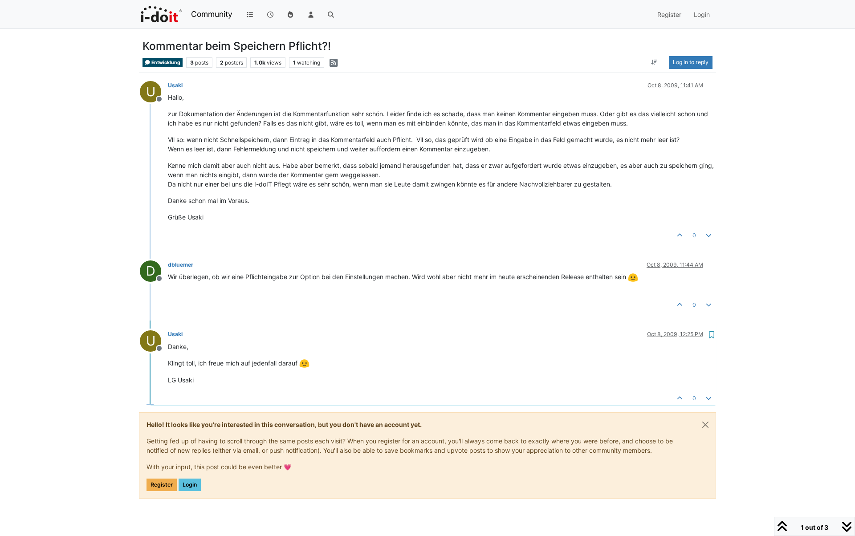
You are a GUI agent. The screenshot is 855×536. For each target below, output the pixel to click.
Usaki (175, 85)
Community (211, 14)
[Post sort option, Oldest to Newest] (654, 62)
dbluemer (180, 264)
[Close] (705, 425)
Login (190, 484)
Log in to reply (690, 62)
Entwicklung (165, 62)
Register (162, 484)
